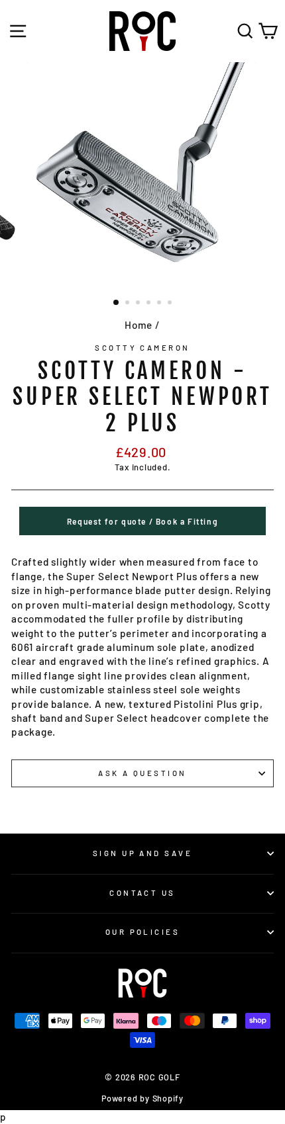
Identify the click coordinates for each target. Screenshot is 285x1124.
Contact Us (142, 892)
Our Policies (142, 932)
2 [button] (128, 303)
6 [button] (171, 303)
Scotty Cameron (142, 347)
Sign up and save (142, 853)
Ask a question (142, 773)
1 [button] (116, 303)
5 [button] (160, 303)
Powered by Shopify (142, 1098)
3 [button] (139, 303)
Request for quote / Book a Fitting (142, 521)
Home (138, 325)
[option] (142, 175)
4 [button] (149, 303)
